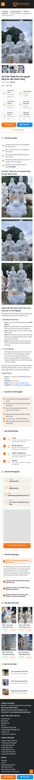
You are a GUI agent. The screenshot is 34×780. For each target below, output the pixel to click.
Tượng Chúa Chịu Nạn (8, 745)
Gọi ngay (10, 125)
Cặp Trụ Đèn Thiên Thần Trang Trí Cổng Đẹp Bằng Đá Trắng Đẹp (25, 626)
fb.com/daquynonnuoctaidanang (21, 385)
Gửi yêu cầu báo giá (18, 545)
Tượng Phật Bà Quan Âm (9, 727)
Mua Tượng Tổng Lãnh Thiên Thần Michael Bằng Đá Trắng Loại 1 (7, 626)
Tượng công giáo (16, 11)
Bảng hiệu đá (5, 723)
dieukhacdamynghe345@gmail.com (18, 383)
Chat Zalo (25, 125)
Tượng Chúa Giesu (7, 747)
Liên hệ (13, 630)
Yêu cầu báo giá (17, 130)
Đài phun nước (5, 719)
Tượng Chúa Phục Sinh (8, 752)
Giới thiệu (4, 760)
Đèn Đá (3, 725)
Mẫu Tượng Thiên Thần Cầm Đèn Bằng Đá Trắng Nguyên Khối (8, 653)
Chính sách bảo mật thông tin (10, 771)
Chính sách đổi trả (6, 767)
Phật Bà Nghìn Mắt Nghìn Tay (10, 730)
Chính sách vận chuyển (8, 769)
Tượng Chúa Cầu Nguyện (9, 743)
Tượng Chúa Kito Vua (7, 749)
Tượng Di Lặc (5, 732)
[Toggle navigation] (3, 4)
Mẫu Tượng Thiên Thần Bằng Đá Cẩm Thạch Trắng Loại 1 (24, 653)
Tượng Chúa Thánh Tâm (8, 754)
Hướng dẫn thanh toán (8, 765)
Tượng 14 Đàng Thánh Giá (9, 741)
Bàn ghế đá (4, 721)
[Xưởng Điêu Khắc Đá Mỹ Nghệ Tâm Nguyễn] (21, 4)
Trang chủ (5, 11)
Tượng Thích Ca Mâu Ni (8, 734)
